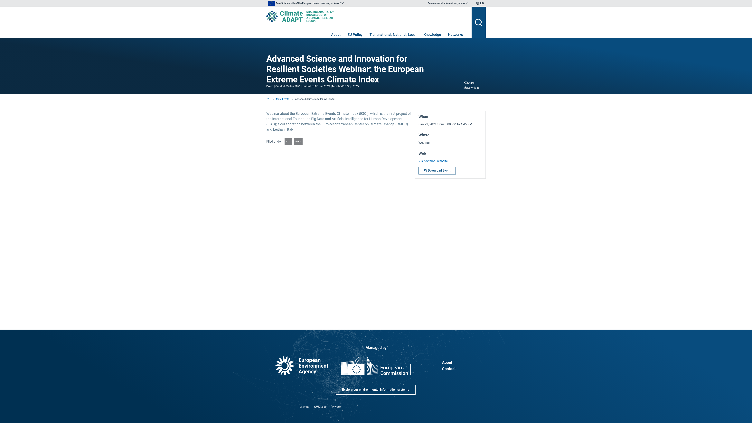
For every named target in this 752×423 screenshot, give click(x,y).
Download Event (439, 170)
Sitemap (304, 406)
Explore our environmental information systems (375, 389)
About (336, 35)
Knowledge (432, 35)
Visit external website (433, 161)
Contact (449, 368)
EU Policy (355, 35)
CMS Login (320, 406)
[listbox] (305, 3)
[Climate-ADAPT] (367, 16)
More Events (282, 99)
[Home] (268, 99)
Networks (455, 35)
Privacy (336, 406)
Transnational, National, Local (393, 35)
